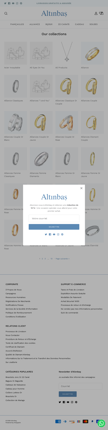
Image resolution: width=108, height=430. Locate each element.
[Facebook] (50, 234)
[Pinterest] (62, 234)
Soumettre (54, 227)
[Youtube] (54, 234)
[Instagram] (58, 234)
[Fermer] (81, 188)
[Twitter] (46, 234)
